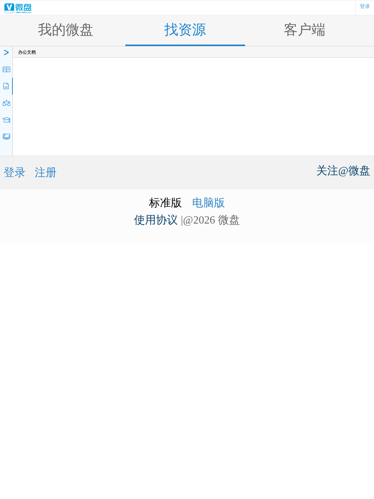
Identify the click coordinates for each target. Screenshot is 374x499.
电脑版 (208, 203)
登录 (365, 6)
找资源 (185, 29)
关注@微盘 (343, 170)
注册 (46, 172)
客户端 (304, 29)
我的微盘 (66, 29)
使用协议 (156, 220)
